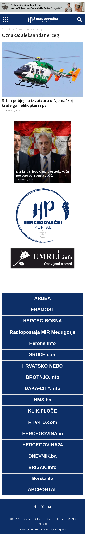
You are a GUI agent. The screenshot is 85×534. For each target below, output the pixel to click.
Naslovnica (7, 29)
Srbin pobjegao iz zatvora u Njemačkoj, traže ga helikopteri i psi (38, 103)
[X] (42, 507)
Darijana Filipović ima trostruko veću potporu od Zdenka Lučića (42, 173)
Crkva (60, 518)
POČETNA (14, 518)
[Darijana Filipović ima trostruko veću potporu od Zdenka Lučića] (42, 154)
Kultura (38, 518)
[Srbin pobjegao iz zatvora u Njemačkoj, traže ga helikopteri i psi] (42, 69)
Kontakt (43, 523)
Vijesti (27, 518)
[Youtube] (49, 507)
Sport (49, 518)
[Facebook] (35, 507)
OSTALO (71, 518)
